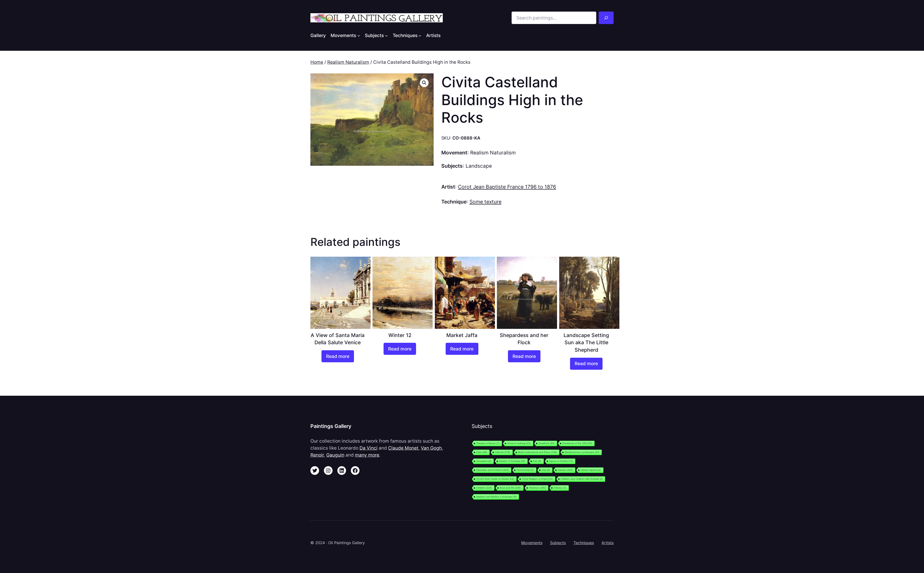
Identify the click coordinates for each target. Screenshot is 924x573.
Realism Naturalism (348, 62)
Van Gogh (431, 448)
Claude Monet (403, 448)
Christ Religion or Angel (537, 479)
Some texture (485, 202)
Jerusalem (483, 461)
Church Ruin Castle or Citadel (495, 479)
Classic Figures (591, 470)
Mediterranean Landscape (582, 452)
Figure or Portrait (561, 461)
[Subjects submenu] (386, 35)
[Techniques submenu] (419, 35)
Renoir (317, 455)
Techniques (583, 542)
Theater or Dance (487, 443)
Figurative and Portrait (492, 470)
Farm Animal (525, 470)
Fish (537, 461)
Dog (546, 470)
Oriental (502, 452)
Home (316, 62)
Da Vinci (368, 448)
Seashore (546, 443)
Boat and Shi (510, 487)
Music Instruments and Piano (537, 452)
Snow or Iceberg (519, 443)
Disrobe (565, 470)
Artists (608, 542)
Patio (481, 452)
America (560, 487)
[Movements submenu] (358, 35)
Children (484, 487)
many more (367, 455)
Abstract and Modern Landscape (496, 496)
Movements (531, 542)
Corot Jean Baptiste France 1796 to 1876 (507, 187)
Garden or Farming (512, 461)
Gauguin (335, 455)
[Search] (606, 18)
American (537, 487)
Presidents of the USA (577, 443)
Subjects (558, 542)
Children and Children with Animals (582, 479)
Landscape (479, 166)
